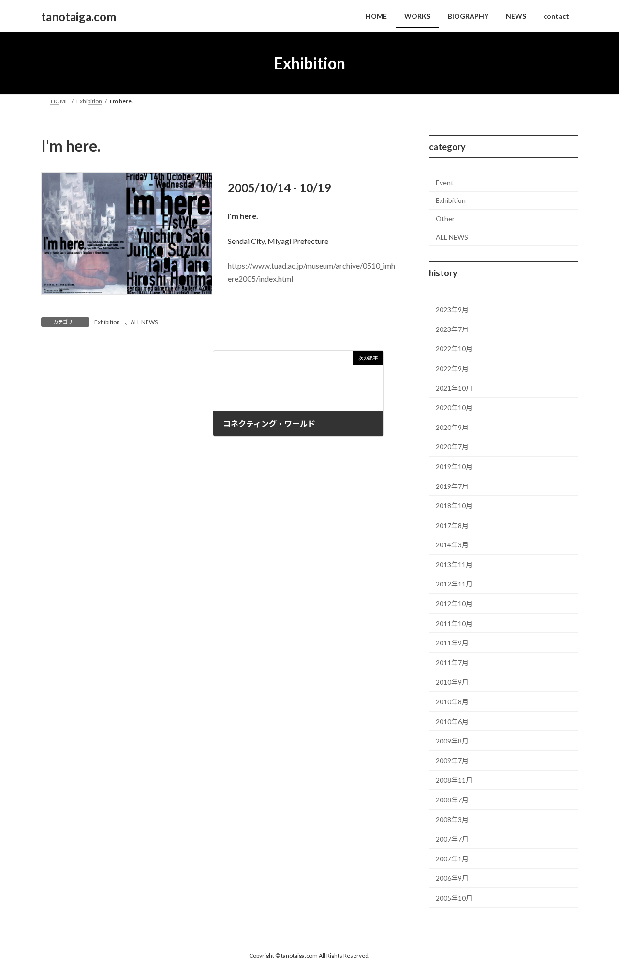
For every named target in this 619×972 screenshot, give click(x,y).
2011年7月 (452, 662)
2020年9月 (452, 427)
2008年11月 (454, 780)
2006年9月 (452, 878)
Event (445, 182)
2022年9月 (452, 368)
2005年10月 (454, 898)
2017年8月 (452, 525)
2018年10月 (454, 505)
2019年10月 (454, 466)
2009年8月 (452, 741)
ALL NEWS (144, 322)
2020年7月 (452, 447)
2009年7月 (452, 761)
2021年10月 (454, 388)
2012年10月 (454, 604)
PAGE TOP (595, 934)
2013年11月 (454, 564)
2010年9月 (452, 682)
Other (445, 218)
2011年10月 (454, 623)
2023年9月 (452, 309)
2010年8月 (452, 702)
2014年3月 (452, 545)
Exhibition (107, 322)
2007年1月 (452, 859)
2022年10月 (454, 349)
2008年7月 (452, 800)
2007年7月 (452, 839)
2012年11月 (454, 584)
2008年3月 (452, 819)
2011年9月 (452, 643)
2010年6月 (452, 721)
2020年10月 (454, 407)
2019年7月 (452, 486)
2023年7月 (452, 329)
